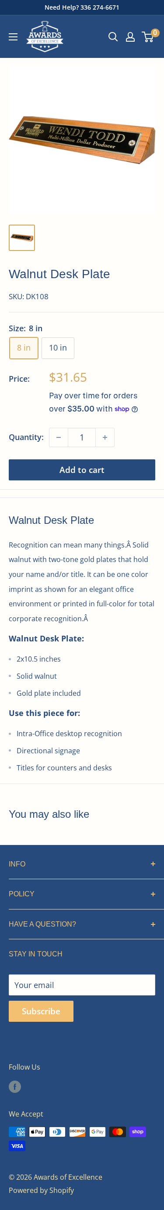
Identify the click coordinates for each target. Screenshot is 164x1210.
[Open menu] (13, 36)
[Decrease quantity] (58, 437)
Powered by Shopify (41, 1190)
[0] (148, 37)
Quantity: (26, 437)
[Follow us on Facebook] (15, 1086)
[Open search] (113, 37)
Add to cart (82, 470)
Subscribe (41, 1011)
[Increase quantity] (105, 437)
